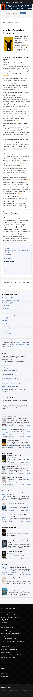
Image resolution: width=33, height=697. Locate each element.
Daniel (11, 436)
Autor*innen (8, 365)
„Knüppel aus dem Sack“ (8, 329)
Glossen (23, 342)
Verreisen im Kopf (9, 346)
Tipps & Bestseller (17, 20)
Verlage (6, 368)
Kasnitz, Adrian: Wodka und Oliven (19, 429)
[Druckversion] (4, 258)
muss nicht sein (6, 326)
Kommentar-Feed (5, 673)
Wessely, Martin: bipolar (13, 440)
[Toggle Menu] (2, 2)
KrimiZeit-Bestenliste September (13, 32)
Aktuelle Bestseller (26, 20)
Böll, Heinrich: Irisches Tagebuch (18, 567)
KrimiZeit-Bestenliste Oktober (12, 264)
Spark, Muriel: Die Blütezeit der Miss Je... (10, 649)
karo (11, 521)
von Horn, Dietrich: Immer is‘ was (10, 300)
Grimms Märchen (12, 589)
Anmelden (3, 668)
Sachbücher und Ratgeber (8, 384)
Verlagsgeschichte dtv (6, 636)
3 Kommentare (28, 547)
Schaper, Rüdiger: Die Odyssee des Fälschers (18, 578)
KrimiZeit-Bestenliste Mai (11, 272)
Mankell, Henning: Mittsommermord (11, 303)
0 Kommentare (27, 26)
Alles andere (5, 389)
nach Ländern (8, 370)
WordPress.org (4, 676)
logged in (11, 286)
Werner (12, 425)
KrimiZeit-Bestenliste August (12, 266)
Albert (11, 484)
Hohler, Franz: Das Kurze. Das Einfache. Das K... (12, 641)
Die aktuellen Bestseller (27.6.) (8, 638)
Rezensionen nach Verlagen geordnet (10, 633)
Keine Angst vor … (7, 333)
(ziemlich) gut (5, 323)
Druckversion (9, 258)
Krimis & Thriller (6, 381)
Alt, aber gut (6, 332)
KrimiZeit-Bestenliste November (13, 268)
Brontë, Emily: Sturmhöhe (8, 297)
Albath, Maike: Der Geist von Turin (16, 503)
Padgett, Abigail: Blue (6, 652)
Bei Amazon (5, 75)
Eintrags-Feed (4, 671)
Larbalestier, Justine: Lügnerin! (14, 455)
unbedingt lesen (6, 318)
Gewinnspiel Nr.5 (6, 308)
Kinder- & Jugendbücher (8, 386)
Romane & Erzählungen (8, 378)
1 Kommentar (28, 585)
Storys (17, 342)
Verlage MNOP (5, 305)
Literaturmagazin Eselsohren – (16, 2)
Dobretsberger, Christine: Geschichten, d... (11, 655)
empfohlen (4, 320)
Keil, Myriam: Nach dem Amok (15, 530)
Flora (11, 547)
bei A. (17, 89)
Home (10, 20)
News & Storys (21, 250)
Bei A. (22, 165)
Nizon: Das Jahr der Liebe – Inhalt (9, 660)
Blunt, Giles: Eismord (12, 466)
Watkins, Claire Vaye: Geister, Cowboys (17, 418)
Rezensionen (4, 687)
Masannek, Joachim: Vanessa (14, 551)
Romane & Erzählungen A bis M (8, 631)
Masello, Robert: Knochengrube (15, 477)
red (12, 26)
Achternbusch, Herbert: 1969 (8, 657)
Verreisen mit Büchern (24, 344)
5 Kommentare (28, 537)
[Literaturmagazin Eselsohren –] (16, 9)
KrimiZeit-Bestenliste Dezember (13, 270)
